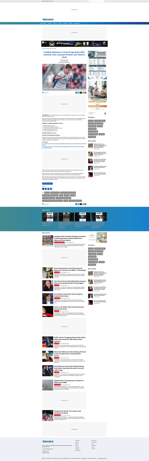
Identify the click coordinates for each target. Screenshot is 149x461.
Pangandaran (57, 384)
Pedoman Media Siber (76, 458)
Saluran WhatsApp (92, 458)
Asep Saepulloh (92, 126)
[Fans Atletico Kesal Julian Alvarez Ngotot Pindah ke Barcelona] (90, 168)
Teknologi (71, 23)
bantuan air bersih (93, 134)
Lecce (61, 195)
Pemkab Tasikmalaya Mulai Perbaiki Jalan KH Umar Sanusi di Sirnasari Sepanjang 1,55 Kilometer (66, 224)
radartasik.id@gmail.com (47, 449)
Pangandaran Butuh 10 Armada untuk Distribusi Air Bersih (67, 412)
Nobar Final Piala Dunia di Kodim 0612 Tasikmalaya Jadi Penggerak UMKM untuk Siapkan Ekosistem (82, 224)
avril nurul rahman (93, 131)
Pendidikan (57, 272)
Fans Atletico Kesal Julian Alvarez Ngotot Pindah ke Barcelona (100, 167)
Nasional (50, 23)
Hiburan (60, 23)
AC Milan (91, 120)
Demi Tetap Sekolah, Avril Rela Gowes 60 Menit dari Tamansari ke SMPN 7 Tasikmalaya (100, 153)
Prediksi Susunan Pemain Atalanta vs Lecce (52, 200)
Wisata (93, 447)
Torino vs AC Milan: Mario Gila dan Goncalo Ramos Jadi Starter (100, 173)
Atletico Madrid (92, 129)
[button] (77, 23)
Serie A (65, 200)
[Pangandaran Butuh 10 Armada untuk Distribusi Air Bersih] (47, 415)
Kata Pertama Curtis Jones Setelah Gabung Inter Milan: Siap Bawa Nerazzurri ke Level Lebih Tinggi (69, 368)
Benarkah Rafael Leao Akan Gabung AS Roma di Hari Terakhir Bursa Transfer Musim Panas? (70, 354)
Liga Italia (54, 48)
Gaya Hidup (94, 440)
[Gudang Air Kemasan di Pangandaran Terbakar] (50, 216)
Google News (84, 458)
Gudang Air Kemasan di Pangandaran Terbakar (47, 223)
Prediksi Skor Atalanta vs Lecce (63, 198)
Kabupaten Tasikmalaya (59, 242)
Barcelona (101, 134)
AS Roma (100, 126)
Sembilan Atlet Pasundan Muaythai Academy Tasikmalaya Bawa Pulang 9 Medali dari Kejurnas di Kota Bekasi (100, 145)
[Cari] (105, 1)
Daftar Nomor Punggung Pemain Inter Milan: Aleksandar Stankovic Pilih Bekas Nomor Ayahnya (70, 339)
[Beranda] (41, 23)
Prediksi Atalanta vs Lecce (48, 198)
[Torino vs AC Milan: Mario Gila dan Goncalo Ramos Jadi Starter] (90, 174)
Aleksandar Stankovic (100, 120)
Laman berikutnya (47, 183)
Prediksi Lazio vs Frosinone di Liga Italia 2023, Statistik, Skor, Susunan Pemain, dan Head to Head (64, 144)
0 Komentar (46, 92)
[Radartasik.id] (48, 19)
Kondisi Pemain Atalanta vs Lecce (50, 195)
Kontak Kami (56, 458)
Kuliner (93, 443)
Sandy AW (66, 59)
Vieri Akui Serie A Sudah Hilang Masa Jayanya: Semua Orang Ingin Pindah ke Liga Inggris (100, 160)
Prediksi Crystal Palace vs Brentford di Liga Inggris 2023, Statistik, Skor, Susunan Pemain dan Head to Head (64, 147)
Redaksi (44, 458)
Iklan (61, 458)
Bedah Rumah (92, 137)
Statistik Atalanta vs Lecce (75, 200)
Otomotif (93, 448)
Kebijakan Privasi (66, 458)
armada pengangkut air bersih (95, 123)
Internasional (94, 442)
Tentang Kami (49, 458)
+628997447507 (45, 451)
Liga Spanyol (57, 298)
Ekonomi (55, 23)
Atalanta (47, 192)
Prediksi (73, 195)
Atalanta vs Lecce (55, 192)
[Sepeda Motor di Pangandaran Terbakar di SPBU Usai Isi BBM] (47, 385)
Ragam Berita (77, 23)
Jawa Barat (44, 23)
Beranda (44, 48)
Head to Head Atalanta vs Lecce (68, 192)
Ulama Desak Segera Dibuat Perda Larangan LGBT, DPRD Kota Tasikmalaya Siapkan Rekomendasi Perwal (97, 224)
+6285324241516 (45, 452)
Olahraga (65, 23)
